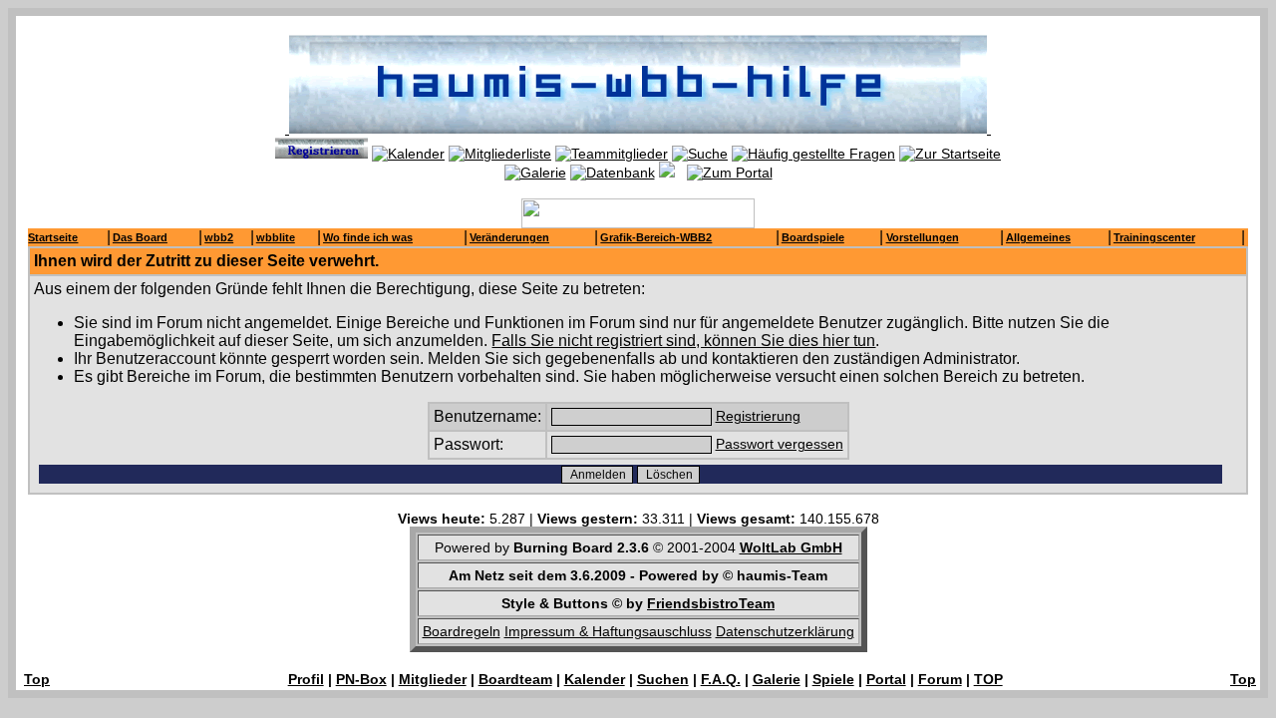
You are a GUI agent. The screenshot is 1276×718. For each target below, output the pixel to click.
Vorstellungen (922, 237)
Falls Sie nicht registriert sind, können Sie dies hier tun (683, 340)
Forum (940, 679)
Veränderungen (509, 237)
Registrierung (758, 416)
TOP (988, 679)
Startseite (53, 237)
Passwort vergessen (779, 444)
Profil (306, 679)
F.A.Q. (721, 679)
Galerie (776, 679)
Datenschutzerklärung (785, 631)
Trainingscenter (1154, 237)
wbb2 (218, 237)
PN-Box (361, 679)
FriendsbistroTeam (711, 603)
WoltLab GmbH (791, 547)
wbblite (275, 237)
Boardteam (515, 679)
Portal (886, 679)
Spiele (833, 679)
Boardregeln (461, 631)
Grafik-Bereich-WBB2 (656, 237)
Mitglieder (433, 679)
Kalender (594, 679)
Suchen (663, 679)
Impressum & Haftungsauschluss (608, 631)
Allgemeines (1038, 237)
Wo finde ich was (368, 237)
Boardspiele (813, 237)
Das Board (140, 237)
